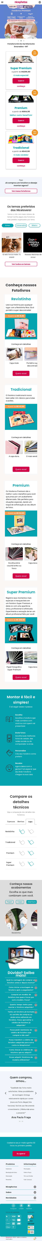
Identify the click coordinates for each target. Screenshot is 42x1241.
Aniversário (21, 225)
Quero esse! (21, 373)
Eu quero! (21, 1153)
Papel (9, 902)
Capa (19, 902)
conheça (21, 86)
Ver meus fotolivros (21, 191)
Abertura (32, 902)
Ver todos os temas (21, 264)
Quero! (21, 80)
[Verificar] (31, 1222)
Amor (7, 225)
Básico (34, 225)
